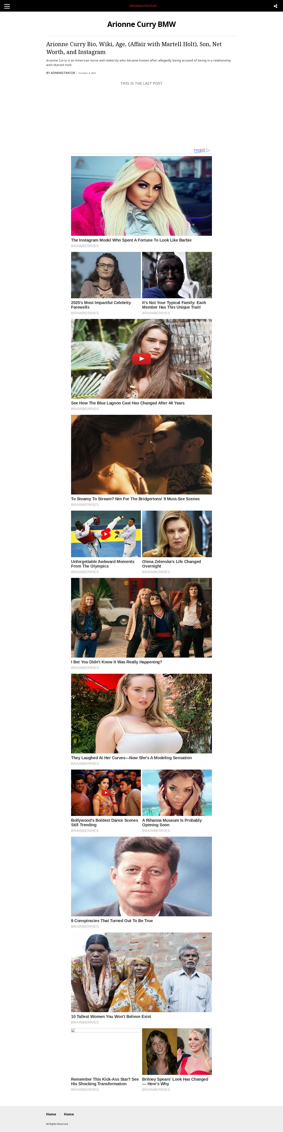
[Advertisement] (141, 117)
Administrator (63, 72)
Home (51, 1114)
